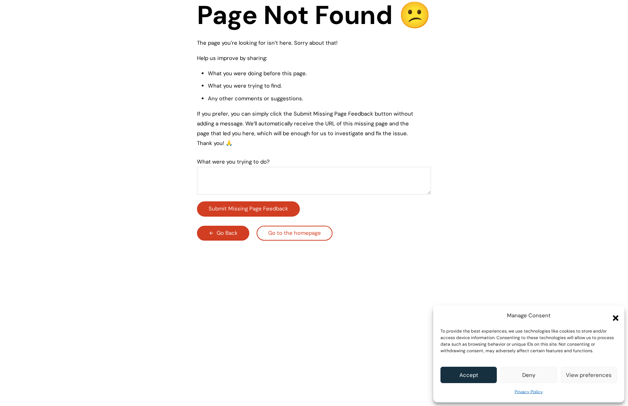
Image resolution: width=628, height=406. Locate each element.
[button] (613, 315)
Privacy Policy (529, 392)
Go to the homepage (294, 233)
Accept (468, 375)
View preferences (589, 375)
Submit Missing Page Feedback (248, 208)
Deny (528, 375)
